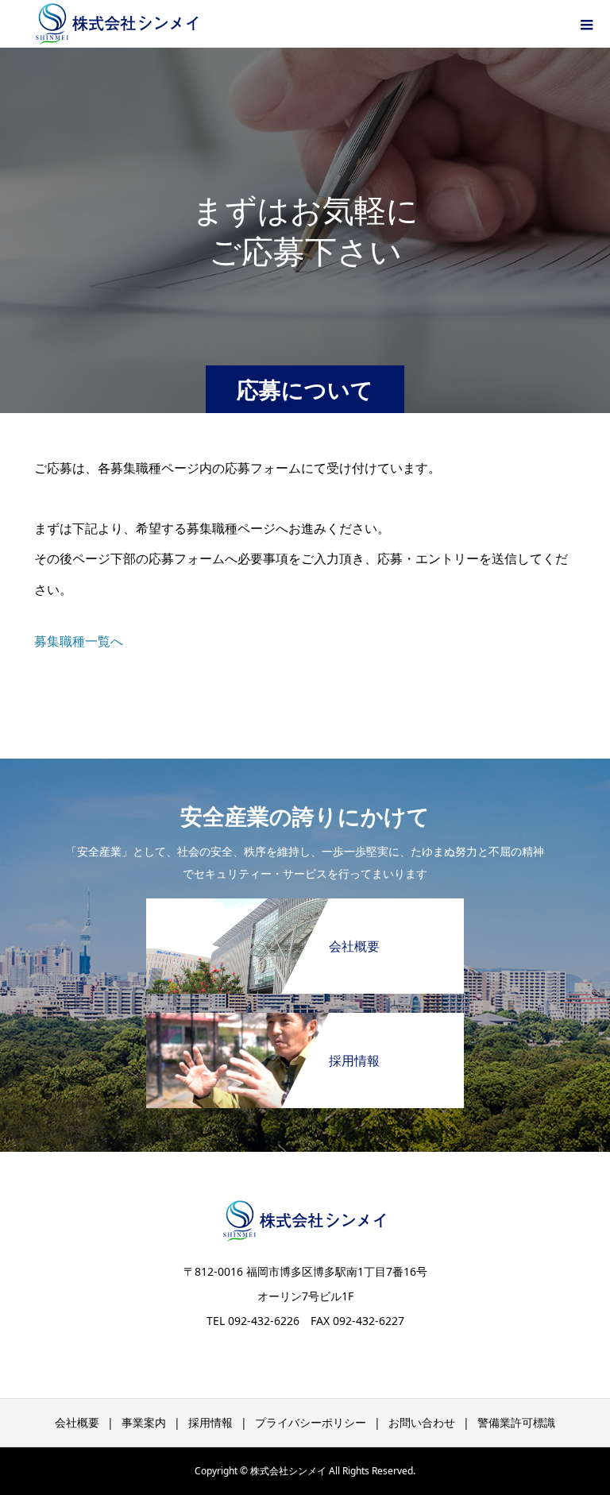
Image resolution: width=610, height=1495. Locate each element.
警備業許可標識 (516, 1422)
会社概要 (77, 1422)
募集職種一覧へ (78, 641)
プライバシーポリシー (310, 1422)
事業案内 (144, 1422)
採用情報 (210, 1422)
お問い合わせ (421, 1422)
